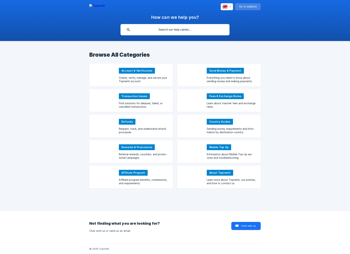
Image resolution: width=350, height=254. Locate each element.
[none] (97, 5)
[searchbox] (175, 29)
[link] (131, 75)
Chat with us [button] (248, 225)
